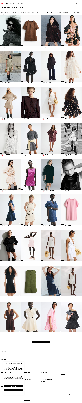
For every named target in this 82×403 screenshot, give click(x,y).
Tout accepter (13, 386)
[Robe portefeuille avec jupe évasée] (10, 281)
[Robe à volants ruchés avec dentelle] (10, 174)
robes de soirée (19, 354)
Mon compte (43, 373)
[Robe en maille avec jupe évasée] (10, 102)
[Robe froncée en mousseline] (30, 102)
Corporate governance (25, 378)
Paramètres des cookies (45, 381)
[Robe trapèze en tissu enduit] (72, 174)
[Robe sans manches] (30, 281)
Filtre (79, 14)
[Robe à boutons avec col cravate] (51, 138)
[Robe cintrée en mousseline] (30, 66)
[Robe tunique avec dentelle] (51, 30)
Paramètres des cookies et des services (13, 393)
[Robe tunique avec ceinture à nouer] (72, 30)
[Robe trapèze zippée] (30, 30)
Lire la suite (63, 374)
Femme (7, 3)
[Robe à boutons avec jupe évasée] (10, 66)
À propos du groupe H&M (25, 373)
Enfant (14, 3)
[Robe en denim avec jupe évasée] (10, 209)
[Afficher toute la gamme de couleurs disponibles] (42, 48)
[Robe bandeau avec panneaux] (30, 245)
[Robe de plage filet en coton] (10, 138)
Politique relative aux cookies (46, 379)
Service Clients (44, 372)
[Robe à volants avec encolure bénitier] (10, 245)
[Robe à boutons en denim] (10, 30)
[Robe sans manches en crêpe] (30, 209)
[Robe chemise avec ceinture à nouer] (51, 317)
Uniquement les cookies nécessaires (14, 389)
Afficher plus (3, 359)
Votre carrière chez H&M (25, 372)
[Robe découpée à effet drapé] (51, 281)
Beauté (22, 3)
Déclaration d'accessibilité (26, 379)
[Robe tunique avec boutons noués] (51, 174)
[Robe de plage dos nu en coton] (72, 245)
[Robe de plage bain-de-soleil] (51, 102)
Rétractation (43, 380)
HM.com (2, 367)
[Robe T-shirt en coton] (72, 209)
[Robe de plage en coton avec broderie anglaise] (51, 245)
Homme (10, 3)
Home (18, 3)
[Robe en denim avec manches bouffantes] (51, 209)
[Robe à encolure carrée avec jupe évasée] (72, 138)
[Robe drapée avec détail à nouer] (10, 317)
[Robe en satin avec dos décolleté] (30, 174)
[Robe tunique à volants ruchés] (51, 66)
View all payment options (27, 400)
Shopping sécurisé (44, 378)
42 (47, 344)
